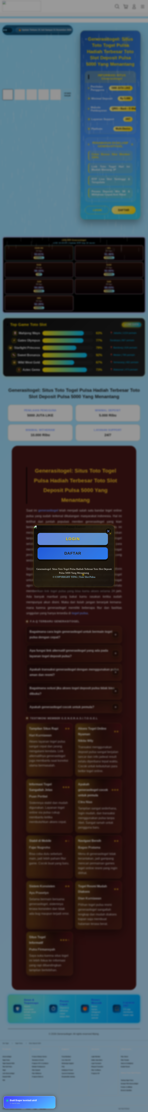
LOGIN (73, 539)
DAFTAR (72, 553)
